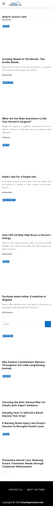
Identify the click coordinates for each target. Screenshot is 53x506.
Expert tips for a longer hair (19, 176)
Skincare (6, 376)
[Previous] (4, 472)
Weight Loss (8, 83)
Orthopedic (7, 336)
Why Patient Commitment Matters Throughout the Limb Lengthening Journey (23, 365)
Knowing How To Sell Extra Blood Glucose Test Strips (22, 414)
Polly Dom (6, 137)
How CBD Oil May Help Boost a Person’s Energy (26, 236)
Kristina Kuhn (7, 75)
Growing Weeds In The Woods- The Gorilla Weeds (23, 60)
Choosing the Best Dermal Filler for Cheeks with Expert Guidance (24, 404)
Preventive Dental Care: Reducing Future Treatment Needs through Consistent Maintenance (22, 463)
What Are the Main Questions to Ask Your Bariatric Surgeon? (24, 120)
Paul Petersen (7, 312)
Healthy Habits (9, 200)
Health (6, 26)
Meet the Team (36, 489)
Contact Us (15, 489)
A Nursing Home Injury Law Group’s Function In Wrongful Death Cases (23, 424)
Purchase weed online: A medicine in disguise (24, 298)
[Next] (9, 472)
